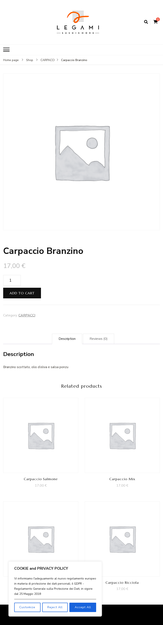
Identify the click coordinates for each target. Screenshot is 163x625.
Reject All (55, 607)
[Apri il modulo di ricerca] (146, 22)
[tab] (67, 339)
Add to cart (22, 293)
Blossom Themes (62, 617)
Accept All (83, 607)
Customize (27, 607)
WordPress (105, 617)
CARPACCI (26, 315)
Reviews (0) (99, 338)
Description (67, 338)
